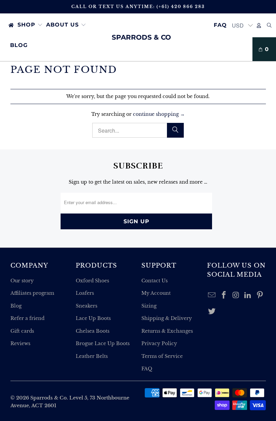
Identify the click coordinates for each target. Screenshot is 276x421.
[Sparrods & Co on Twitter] (212, 311)
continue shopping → (159, 114)
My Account (156, 293)
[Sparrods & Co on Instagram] (236, 295)
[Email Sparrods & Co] (212, 295)
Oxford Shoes (92, 281)
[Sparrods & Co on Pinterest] (260, 295)
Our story (22, 281)
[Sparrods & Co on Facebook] (224, 295)
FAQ (146, 369)
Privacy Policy (159, 343)
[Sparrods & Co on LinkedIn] (248, 295)
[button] (30, 25)
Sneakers (86, 306)
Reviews (20, 343)
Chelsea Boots (92, 331)
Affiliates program (32, 293)
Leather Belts (92, 356)
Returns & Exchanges (167, 331)
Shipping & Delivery (166, 318)
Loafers (85, 293)
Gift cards (22, 331)
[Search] (269, 25)
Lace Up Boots (93, 318)
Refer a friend (27, 318)
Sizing (149, 306)
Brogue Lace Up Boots (103, 343)
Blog (16, 306)
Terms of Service (162, 356)
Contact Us (154, 281)
